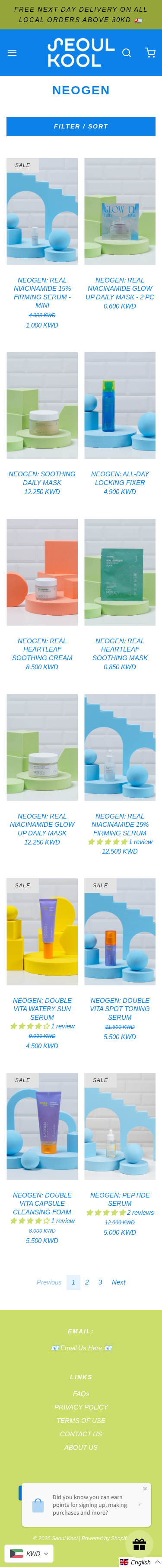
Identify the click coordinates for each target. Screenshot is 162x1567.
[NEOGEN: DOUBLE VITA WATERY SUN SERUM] (42, 932)
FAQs (81, 1393)
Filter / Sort (81, 126)
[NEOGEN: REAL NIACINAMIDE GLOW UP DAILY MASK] (42, 747)
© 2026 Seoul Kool (55, 1538)
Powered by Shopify (105, 1538)
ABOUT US (81, 1447)
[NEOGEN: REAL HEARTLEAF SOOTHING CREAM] (42, 572)
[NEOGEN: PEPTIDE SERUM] (120, 1126)
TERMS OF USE (81, 1420)
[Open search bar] (126, 52)
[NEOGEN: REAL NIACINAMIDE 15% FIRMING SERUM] (120, 747)
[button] (108, 841)
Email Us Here (82, 1348)
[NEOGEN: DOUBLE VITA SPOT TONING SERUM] (120, 932)
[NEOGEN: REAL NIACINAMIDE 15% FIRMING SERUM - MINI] (42, 211)
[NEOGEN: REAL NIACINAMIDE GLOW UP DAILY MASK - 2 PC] (120, 211)
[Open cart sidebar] (150, 52)
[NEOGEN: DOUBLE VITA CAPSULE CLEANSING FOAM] (42, 1126)
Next (118, 1282)
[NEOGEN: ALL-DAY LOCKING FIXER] (120, 405)
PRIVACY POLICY (81, 1407)
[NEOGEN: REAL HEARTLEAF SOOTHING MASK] (120, 572)
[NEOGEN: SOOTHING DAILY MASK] (42, 405)
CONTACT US (81, 1434)
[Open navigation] (12, 52)
